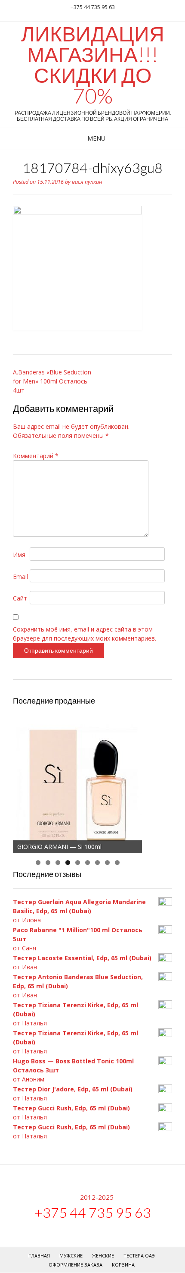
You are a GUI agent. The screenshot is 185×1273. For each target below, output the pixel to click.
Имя (19, 554)
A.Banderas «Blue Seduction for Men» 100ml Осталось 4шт (52, 381)
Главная (39, 1255)
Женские (103, 1255)
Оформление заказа (75, 1264)
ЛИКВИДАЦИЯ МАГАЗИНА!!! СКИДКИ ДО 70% (92, 64)
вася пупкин (87, 181)
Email (20, 576)
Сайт (20, 598)
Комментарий (36, 456)
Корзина (123, 1264)
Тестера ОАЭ (139, 1255)
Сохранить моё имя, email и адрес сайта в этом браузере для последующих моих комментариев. (84, 633)
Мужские (71, 1255)
